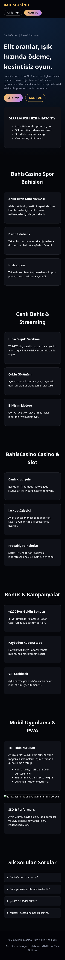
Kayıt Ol (33, 13)
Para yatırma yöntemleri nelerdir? (30, 889)
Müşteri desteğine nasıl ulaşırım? (29, 913)
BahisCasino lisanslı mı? (24, 877)
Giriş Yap (13, 13)
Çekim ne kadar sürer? (23, 901)
